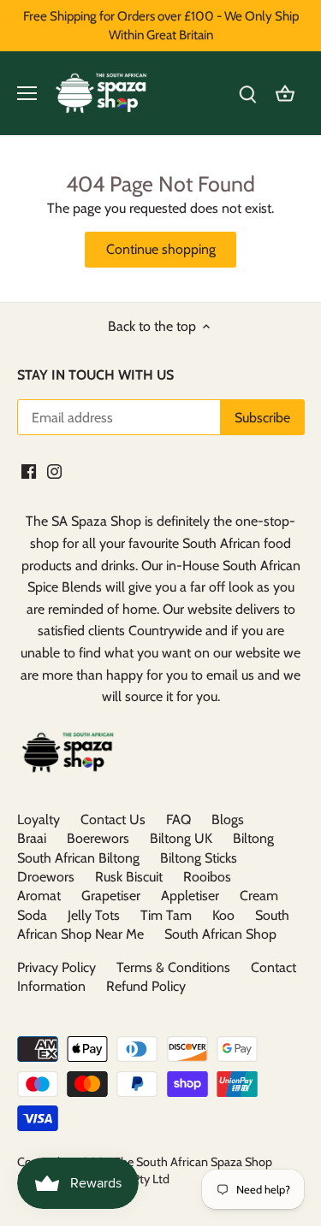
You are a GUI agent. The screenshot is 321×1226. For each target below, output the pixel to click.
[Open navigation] (27, 93)
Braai (31, 838)
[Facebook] (28, 470)
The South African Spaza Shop (193, 1162)
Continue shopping (161, 249)
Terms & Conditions (173, 967)
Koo (223, 915)
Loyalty (38, 819)
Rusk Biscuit (129, 877)
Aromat (39, 895)
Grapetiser (110, 895)
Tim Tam (166, 915)
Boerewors (98, 838)
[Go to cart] (285, 93)
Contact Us (113, 819)
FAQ (178, 819)
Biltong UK (181, 838)
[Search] (247, 93)
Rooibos (207, 877)
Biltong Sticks (198, 858)
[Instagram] (54, 470)
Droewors (45, 877)
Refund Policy (146, 986)
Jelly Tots (94, 915)
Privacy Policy (56, 967)
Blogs (227, 819)
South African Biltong (78, 858)
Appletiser (190, 895)
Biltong (253, 838)
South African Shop (220, 934)
